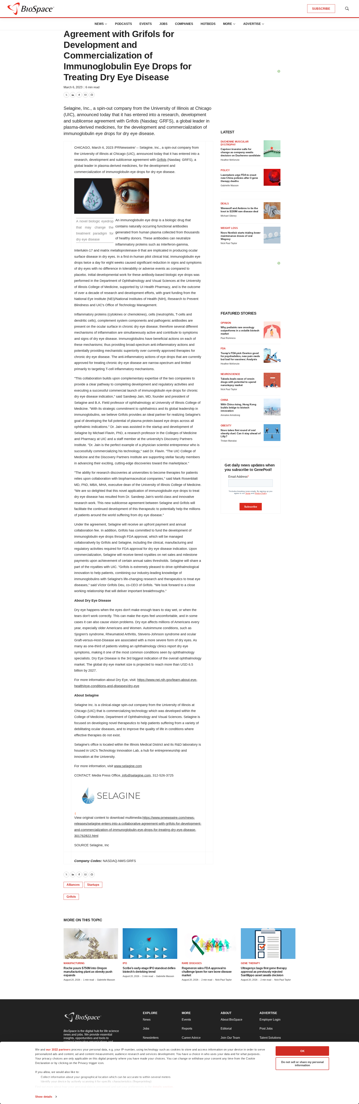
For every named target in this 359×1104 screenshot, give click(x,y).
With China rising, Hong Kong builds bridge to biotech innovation (238, 407)
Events (145, 23)
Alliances (73, 884)
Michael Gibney (229, 216)
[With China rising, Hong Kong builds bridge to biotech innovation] (272, 407)
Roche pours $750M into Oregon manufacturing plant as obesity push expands (88, 972)
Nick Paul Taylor (229, 243)
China (224, 400)
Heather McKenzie (230, 160)
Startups (93, 884)
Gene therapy (250, 963)
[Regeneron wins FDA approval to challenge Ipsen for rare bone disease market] (209, 943)
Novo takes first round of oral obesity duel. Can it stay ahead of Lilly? (240, 433)
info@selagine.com (136, 775)
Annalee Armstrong (230, 415)
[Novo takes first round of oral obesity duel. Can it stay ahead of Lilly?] (272, 432)
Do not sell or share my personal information (302, 1063)
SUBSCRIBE (321, 8)
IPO (125, 963)
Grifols (161, 160)
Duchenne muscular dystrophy (234, 143)
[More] (106, 23)
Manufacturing (74, 963)
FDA (223, 348)
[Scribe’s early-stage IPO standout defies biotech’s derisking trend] (150, 943)
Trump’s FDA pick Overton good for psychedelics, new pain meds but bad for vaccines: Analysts (240, 356)
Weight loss (229, 228)
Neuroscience (230, 374)
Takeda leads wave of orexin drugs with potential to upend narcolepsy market (238, 382)
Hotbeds (208, 23)
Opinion (226, 322)
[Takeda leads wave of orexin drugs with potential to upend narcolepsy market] (272, 381)
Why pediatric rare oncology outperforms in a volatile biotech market (240, 330)
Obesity (226, 425)
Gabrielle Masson (230, 185)
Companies (184, 23)
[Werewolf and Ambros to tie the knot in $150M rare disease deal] (272, 210)
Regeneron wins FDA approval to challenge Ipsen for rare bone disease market (207, 972)
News (99, 23)
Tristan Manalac (229, 441)
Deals (225, 203)
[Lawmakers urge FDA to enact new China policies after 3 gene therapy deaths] (272, 177)
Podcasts (123, 23)
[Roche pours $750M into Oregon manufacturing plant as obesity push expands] (91, 943)
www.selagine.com (128, 766)
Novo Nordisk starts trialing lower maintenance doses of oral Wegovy (240, 236)
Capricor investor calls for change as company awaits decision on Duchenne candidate (240, 152)
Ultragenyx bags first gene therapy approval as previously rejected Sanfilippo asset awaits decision (264, 972)
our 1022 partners (58, 1049)
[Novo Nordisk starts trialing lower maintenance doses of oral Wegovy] (272, 235)
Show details (43, 1096)
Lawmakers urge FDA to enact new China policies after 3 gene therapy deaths (239, 178)
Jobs (163, 23)
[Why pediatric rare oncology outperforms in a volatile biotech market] (272, 329)
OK (302, 1051)
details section (163, 1086)
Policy (225, 170)
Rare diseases (192, 963)
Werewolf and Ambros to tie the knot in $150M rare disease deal (239, 210)
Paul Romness (228, 338)
